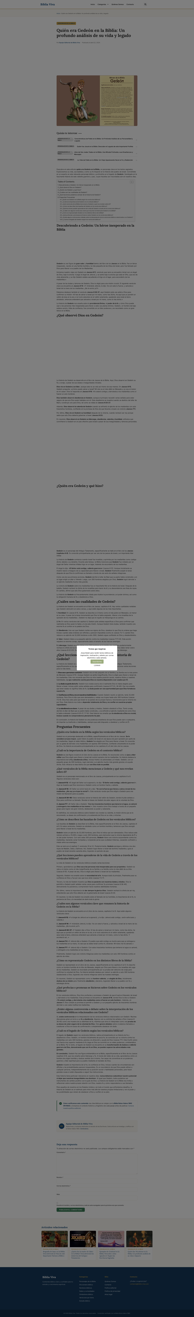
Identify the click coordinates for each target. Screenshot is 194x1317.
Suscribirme (97, 662)
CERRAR (97, 665)
